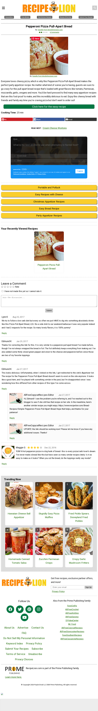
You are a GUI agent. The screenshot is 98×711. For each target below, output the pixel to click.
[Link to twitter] (20, 609)
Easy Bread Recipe (49, 208)
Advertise (22, 627)
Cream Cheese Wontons (55, 128)
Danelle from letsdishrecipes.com (50, 30)
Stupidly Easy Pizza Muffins (49, 515)
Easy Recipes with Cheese (49, 194)
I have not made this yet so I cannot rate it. (23, 291)
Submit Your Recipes (17, 648)
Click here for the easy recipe (49, 106)
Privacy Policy (34, 643)
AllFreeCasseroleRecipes (71, 639)
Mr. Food (72, 624)
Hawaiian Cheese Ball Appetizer (19, 515)
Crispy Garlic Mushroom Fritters (79, 561)
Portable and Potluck (49, 187)
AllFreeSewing (71, 617)
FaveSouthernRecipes (72, 635)
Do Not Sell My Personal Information (24, 638)
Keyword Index (14, 643)
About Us (9, 627)
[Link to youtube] (24, 617)
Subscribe (37, 648)
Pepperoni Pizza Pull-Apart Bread (49, 266)
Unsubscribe (35, 654)
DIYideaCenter (72, 620)
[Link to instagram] (38, 609)
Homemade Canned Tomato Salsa (19, 561)
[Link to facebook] (10, 609)
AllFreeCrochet (72, 609)
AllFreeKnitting (72, 613)
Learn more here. (13, 677)
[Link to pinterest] (29, 609)
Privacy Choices (24, 659)
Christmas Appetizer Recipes (49, 201)
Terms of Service (15, 654)
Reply (4, 333)
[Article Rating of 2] (43, 32)
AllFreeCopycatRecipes (72, 628)
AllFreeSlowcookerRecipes (72, 631)
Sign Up (88, 587)
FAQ (24, 633)
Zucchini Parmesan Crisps (49, 561)
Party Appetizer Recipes (49, 215)
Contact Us (37, 627)
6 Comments (54, 32)
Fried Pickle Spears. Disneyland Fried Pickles (78, 517)
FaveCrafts (72, 606)
